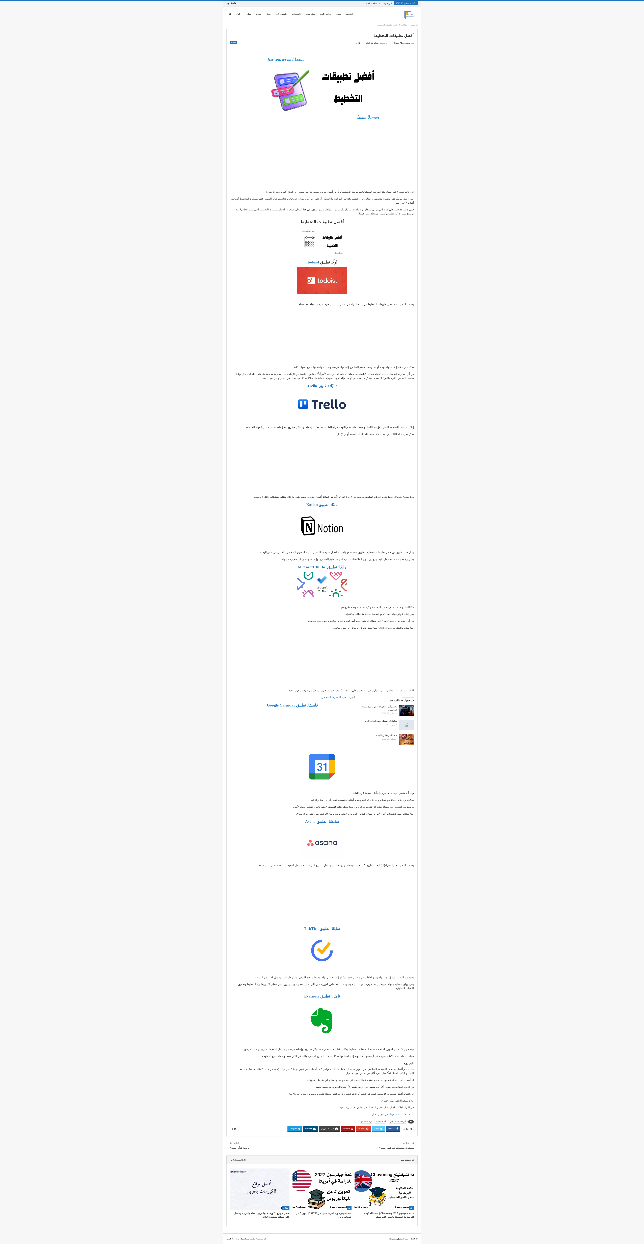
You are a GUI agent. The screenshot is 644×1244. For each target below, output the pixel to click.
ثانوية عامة (296, 14)
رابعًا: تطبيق (322, 567)
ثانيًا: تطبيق (322, 386)
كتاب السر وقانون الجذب (386, 735)
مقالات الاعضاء (375, 3)
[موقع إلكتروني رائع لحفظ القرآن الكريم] (406, 725)
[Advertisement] (322, 157)
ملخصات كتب (281, 14)
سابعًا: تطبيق (322, 928)
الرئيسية (388, 3)
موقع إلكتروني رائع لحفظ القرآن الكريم (381, 721)
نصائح (268, 14)
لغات (238, 14)
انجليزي (248, 14)
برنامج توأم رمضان (239, 1148)
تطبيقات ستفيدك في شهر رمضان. (389, 1114)
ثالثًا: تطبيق (322, 505)
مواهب (338, 14)
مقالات (233, 42)
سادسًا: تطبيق (322, 821)
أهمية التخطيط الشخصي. (334, 697)
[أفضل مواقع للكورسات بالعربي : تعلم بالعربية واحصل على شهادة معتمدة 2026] (259, 1189)
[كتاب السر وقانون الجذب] (406, 739)
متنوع (258, 14)
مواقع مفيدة (310, 14)
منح (411, 1208)
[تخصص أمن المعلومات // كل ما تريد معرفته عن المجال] (406, 710)
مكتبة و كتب (325, 14)
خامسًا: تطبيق (292, 705)
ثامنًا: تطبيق (322, 996)
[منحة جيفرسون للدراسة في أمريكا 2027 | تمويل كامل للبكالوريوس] (322, 1189)
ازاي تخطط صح (366, 1122)
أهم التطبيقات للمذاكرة (398, 1122)
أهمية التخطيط (380, 1122)
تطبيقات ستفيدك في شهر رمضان (396, 1148)
